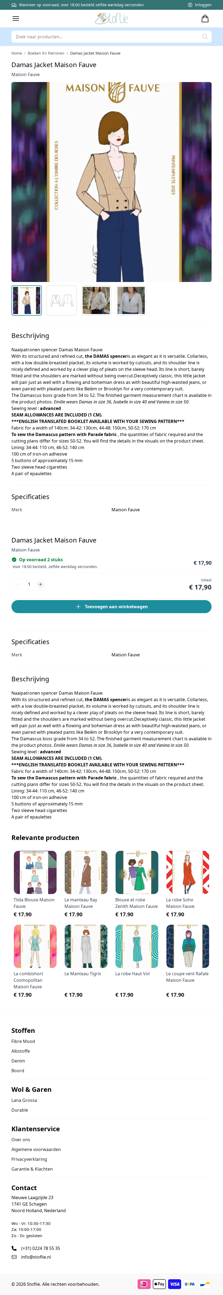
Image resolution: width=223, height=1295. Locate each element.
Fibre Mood (23, 1041)
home (16, 53)
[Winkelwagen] (205, 18)
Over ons (20, 1140)
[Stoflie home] (111, 18)
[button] (15, 18)
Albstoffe (20, 1051)
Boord (17, 1071)
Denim (18, 1061)
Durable (19, 1110)
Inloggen (203, 4)
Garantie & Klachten (32, 1169)
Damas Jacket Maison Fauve (95, 53)
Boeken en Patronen (46, 53)
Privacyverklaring (29, 1159)
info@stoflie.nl (36, 1257)
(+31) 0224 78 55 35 (40, 1248)
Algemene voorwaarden (36, 1149)
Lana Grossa (24, 1100)
